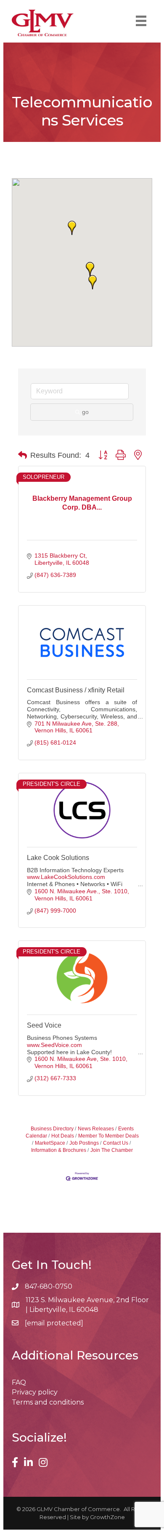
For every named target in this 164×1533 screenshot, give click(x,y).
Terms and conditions (48, 1402)
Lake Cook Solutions (58, 857)
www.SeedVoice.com (54, 1045)
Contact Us (115, 1143)
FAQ (19, 1382)
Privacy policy (35, 1392)
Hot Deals (62, 1136)
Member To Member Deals (108, 1136)
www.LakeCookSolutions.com (66, 876)
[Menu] (141, 21)
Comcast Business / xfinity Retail (75, 690)
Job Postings (84, 1143)
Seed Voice (44, 1025)
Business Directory (52, 1129)
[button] (92, 282)
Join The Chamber (111, 1150)
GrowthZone (107, 1517)
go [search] (85, 412)
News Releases (96, 1129)
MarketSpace (50, 1143)
